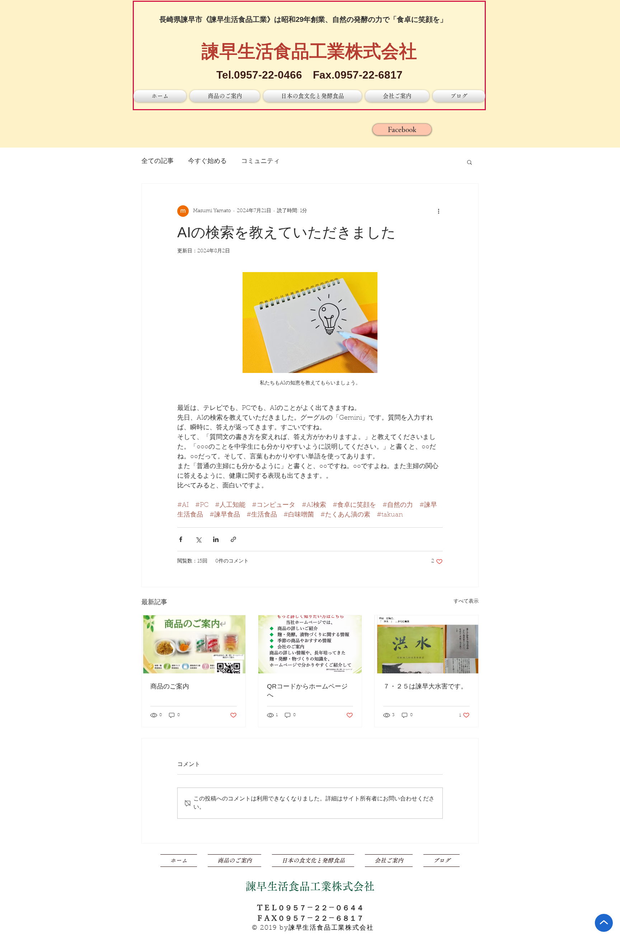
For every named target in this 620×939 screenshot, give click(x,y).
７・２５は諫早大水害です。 (425, 686)
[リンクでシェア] (233, 539)
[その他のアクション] (438, 211)
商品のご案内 (169, 686)
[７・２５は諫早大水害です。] (426, 644)
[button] (469, 162)
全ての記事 (157, 161)
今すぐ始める (207, 161)
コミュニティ (260, 161)
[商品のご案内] (193, 644)
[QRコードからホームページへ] (310, 644)
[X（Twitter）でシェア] (198, 539)
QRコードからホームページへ (307, 691)
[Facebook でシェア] (180, 539)
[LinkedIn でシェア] (215, 539)
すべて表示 (466, 601)
